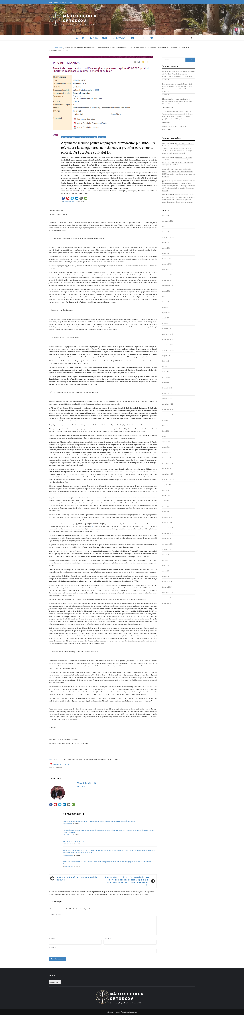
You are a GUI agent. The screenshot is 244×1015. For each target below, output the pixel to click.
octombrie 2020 (167, 474)
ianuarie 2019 (167, 587)
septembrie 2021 (168, 415)
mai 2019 (165, 565)
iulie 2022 (165, 361)
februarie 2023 (167, 323)
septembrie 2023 (168, 285)
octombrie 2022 (167, 345)
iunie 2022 (166, 366)
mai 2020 (165, 501)
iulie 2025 (165, 226)
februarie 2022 (167, 388)
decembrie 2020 (167, 463)
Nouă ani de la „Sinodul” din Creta (74, 841)
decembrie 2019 (167, 528)
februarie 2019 (167, 582)
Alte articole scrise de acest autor (88, 787)
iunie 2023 (166, 302)
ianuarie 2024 (167, 264)
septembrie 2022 (168, 350)
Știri (142, 38)
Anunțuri (63, 2)
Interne (81, 137)
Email (107, 938)
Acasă (50, 2)
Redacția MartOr (68, 823)
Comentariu (55, 914)
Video (152, 38)
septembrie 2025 (168, 221)
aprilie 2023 (166, 312)
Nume (52, 938)
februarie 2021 (167, 452)
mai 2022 (165, 372)
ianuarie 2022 (167, 393)
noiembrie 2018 (167, 598)
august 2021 (166, 420)
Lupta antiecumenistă (90, 137)
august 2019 (166, 549)
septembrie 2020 (168, 479)
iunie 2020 (166, 495)
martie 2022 (166, 382)
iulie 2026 (165, 216)
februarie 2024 (167, 259)
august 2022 (166, 355)
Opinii (163, 38)
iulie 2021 (165, 425)
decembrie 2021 (167, 399)
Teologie (104, 38)
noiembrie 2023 (167, 275)
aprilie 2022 (166, 377)
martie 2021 (166, 447)
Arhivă (56, 2)
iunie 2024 (166, 242)
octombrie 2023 (167, 280)
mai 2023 (165, 307)
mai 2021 (165, 436)
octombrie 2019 (167, 538)
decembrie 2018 (167, 592)
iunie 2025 (166, 232)
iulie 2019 (165, 555)
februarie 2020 (167, 517)
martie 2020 (166, 512)
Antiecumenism (119, 38)
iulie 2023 (165, 296)
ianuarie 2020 (167, 522)
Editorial (94, 38)
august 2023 (166, 291)
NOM (133, 38)
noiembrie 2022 (167, 339)
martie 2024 (166, 253)
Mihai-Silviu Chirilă (69, 202)
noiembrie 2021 (167, 404)
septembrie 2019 (168, 544)
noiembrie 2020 (167, 468)
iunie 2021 (166, 431)
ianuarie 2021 (167, 458)
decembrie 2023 (167, 269)
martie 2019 (166, 576)
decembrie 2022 (167, 334)
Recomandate (102, 137)
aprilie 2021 (166, 442)
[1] (50, 759)
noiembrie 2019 (167, 533)
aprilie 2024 (166, 248)
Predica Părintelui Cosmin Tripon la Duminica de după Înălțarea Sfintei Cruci (77, 878)
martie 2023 (166, 318)
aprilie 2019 (166, 571)
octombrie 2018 (167, 603)
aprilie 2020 (166, 506)
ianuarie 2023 (167, 329)
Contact (70, 2)
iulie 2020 (165, 490)
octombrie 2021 (167, 409)
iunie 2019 (166, 560)
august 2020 (166, 485)
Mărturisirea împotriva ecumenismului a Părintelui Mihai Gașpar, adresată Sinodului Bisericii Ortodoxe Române (99, 821)
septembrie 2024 (168, 237)
